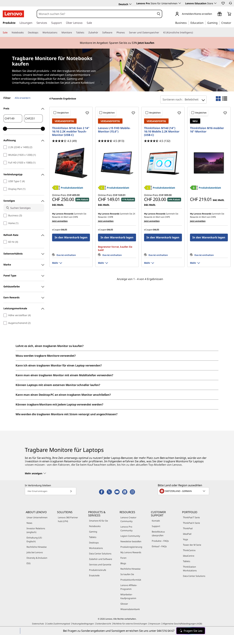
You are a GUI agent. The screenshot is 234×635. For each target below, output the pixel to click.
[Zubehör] (99, 32)
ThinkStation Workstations (190, 568)
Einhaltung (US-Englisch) (34, 539)
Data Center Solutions (100, 553)
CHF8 (110, 216)
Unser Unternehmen (37, 517)
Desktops (94, 542)
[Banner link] (117, 43)
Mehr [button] (55, 262)
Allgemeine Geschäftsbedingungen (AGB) (182, 623)
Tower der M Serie (192, 544)
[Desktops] (40, 32)
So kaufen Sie (127, 574)
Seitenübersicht (103, 623)
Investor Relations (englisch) (36, 530)
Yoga (185, 539)
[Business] (188, 23)
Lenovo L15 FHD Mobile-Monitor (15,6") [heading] (114, 129)
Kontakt (156, 520)
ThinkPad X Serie (191, 522)
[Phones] (126, 32)
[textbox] (184, 491)
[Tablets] (86, 32)
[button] (223, 3)
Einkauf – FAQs (159, 546)
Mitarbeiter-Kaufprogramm (128, 596)
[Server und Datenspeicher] (160, 32)
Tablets (92, 537)
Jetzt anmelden (60, 221)
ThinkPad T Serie (191, 517)
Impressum (154, 623)
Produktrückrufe (97, 570)
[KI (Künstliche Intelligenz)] (194, 32)
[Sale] (9, 32)
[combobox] (96, 14)
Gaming (93, 531)
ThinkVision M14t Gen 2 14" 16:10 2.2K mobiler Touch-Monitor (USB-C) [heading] (70, 131)
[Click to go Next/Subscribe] (71, 491)
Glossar (124, 603)
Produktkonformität (130, 579)
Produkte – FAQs (160, 540)
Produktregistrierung (131, 546)
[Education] (205, 23)
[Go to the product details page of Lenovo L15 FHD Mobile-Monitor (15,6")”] (117, 163)
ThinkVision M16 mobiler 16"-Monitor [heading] (207, 129)
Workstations (96, 548)
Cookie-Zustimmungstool (58, 623)
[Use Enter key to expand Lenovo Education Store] (215, 3)
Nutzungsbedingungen (83, 623)
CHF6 (75, 216)
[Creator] (232, 23)
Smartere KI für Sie (98, 520)
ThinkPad (188, 528)
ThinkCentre (189, 550)
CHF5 (167, 216)
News (29, 522)
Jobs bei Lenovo (35, 552)
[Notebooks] (25, 32)
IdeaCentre (188, 555)
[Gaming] (219, 23)
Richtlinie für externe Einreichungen (130, 623)
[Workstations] (59, 32)
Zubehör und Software (100, 559)
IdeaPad (187, 533)
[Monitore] (73, 32)
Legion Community (130, 535)
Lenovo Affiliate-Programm (128, 587)
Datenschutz (38, 623)
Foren (123, 557)
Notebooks (95, 526)
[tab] (218, 98)
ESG (28, 563)
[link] (230, 4)
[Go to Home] (13, 13)
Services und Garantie (100, 564)
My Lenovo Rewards (130, 552)
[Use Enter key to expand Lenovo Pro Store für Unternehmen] (179, 3)
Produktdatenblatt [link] (72, 187)
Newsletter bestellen (130, 541)
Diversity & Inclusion (37, 557)
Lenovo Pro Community (126, 528)
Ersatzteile (94, 575)
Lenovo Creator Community (128, 519)
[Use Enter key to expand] (214, 14)
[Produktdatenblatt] (56, 189)
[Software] (114, 32)
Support (156, 526)
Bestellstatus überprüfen (158, 533)
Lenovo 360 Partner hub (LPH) (68, 519)
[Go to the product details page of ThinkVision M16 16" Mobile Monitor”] (209, 163)
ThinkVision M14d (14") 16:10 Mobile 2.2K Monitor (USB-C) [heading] (161, 131)
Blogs (123, 563)
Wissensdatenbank (130, 609)
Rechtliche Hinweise (37, 546)
